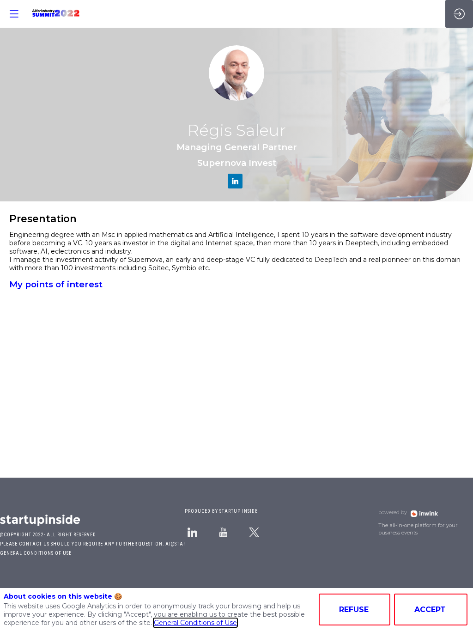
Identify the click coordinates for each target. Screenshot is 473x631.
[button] (14, 14)
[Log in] (459, 14)
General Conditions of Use (195, 623)
